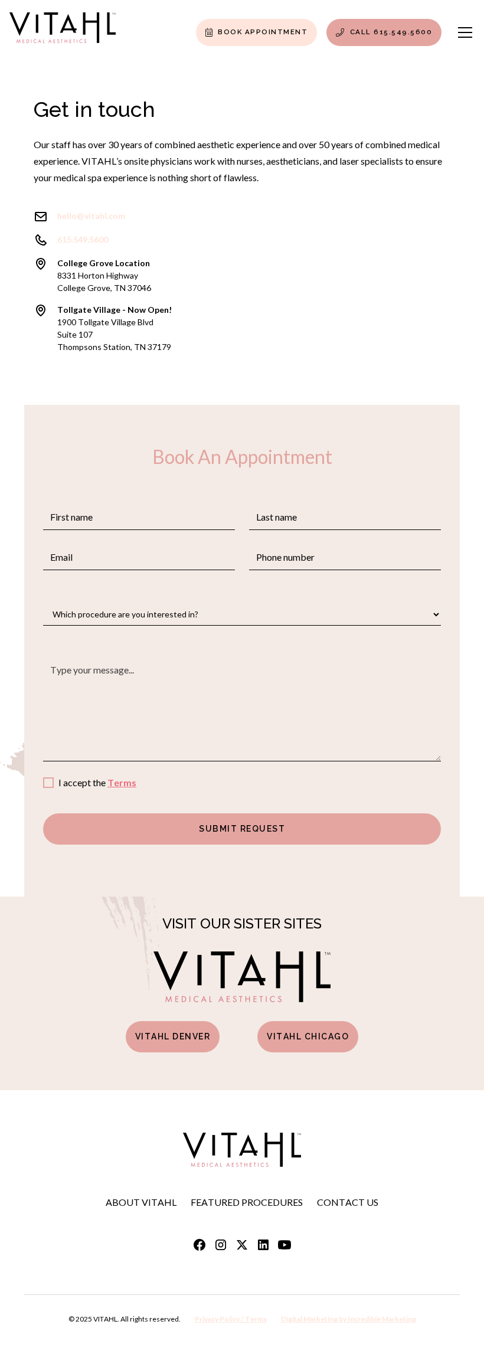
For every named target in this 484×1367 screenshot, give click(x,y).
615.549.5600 (82, 239)
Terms (121, 782)
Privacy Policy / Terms (231, 1318)
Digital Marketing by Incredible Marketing (348, 1318)
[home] (62, 32)
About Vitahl (141, 1202)
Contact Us (347, 1202)
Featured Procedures (247, 1202)
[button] (463, 32)
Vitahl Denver (173, 1036)
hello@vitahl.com (91, 216)
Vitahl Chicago (308, 1036)
